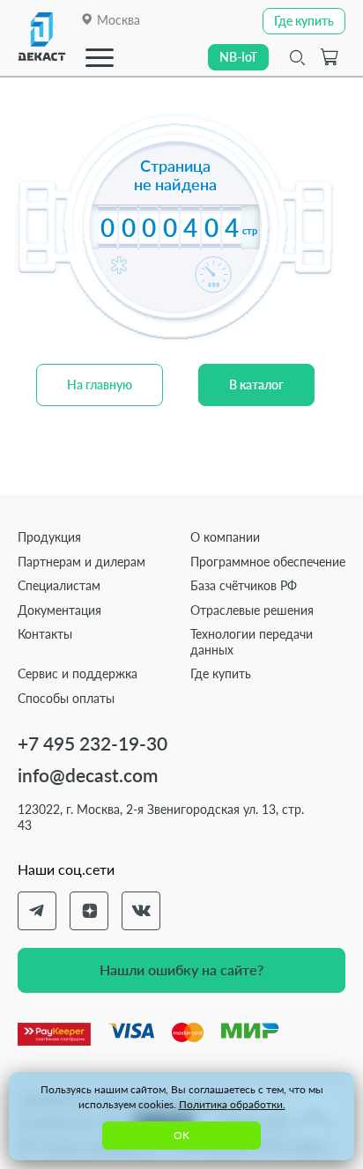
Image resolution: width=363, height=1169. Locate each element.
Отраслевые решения (252, 610)
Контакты (45, 633)
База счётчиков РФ (243, 585)
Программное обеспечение (267, 561)
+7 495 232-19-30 (92, 743)
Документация (59, 610)
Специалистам (59, 585)
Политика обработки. (232, 1104)
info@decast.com (88, 775)
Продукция (49, 536)
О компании (225, 536)
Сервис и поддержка (77, 673)
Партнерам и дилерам (81, 561)
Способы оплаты (66, 698)
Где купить (220, 673)
